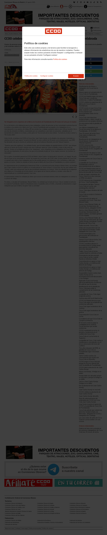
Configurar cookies (46, 76)
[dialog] (53, 53)
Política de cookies (60, 59)
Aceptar (76, 76)
